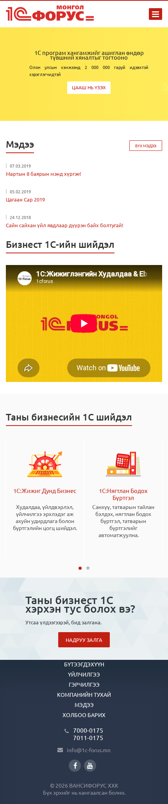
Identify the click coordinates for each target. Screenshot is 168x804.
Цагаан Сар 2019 (25, 199)
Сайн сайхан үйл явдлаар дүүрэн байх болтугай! (64, 225)
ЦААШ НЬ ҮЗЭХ (89, 87)
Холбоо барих (84, 714)
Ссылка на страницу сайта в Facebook (75, 766)
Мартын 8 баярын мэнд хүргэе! (43, 173)
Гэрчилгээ (84, 684)
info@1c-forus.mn (89, 749)
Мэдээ (84, 704)
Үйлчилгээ (84, 674)
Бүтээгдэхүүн (84, 664)
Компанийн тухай (84, 694)
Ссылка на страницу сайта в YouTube (90, 766)
